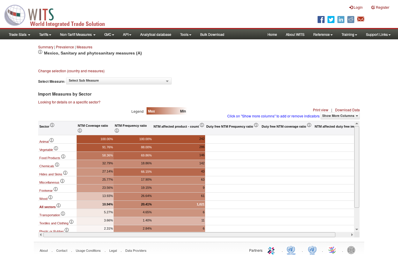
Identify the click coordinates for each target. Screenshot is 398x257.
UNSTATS (312, 250)
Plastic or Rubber (52, 231)
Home (272, 34)
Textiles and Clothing (54, 223)
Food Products (50, 158)
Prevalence (65, 46)
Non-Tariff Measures (76, 34)
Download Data (347, 109)
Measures (84, 46)
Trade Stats (18, 34)
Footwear (46, 190)
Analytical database (155, 34)
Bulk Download (212, 34)
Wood (43, 198)
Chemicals (47, 166)
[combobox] (119, 81)
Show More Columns (338, 115)
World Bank (352, 250)
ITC (272, 250)
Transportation (50, 215)
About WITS (295, 34)
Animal (44, 141)
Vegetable (46, 150)
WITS (58, 14)
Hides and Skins (51, 174)
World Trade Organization (332, 250)
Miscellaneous (49, 182)
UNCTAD (292, 250)
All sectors (48, 207)
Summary (45, 46)
